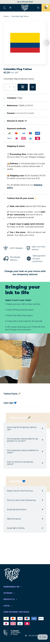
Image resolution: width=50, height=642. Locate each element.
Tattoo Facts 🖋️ (12, 394)
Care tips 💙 (10, 403)
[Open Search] (38, 8)
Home (6, 16)
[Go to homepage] (25, 7)
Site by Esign (31, 635)
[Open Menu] (4, 7)
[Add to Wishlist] (33, 87)
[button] (46, 42)
